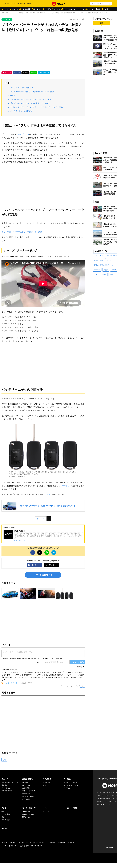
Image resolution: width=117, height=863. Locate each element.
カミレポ (46, 811)
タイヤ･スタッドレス (71, 785)
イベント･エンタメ (7, 788)
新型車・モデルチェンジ (9, 782)
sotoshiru (97, 270)
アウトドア (46, 782)
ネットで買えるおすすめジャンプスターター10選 (22, 232)
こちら (47, 494)
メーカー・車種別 (94, 9)
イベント (81, 9)
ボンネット (66, 486)
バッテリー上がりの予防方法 (21, 111)
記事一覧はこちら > (20, 540)
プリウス (32, 13)
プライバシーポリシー (37, 842)
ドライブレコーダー (70, 782)
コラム (96, 274)
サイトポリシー (22, 842)
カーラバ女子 (98, 255)
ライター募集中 (23, 846)
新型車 (106, 270)
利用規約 (82, 687)
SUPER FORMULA (28, 814)
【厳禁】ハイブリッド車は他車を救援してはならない (30, 103)
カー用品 (48, 9)
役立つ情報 (26, 799)
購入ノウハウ (26, 785)
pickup (104, 274)
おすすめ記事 (98, 260)
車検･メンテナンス (28, 791)
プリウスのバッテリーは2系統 (21, 88)
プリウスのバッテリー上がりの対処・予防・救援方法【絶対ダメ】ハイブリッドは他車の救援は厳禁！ (68, 13)
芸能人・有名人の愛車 (101, 265)
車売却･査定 (26, 794)
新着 (4, 760)
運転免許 (25, 782)
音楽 (2, 817)
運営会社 (4, 842)
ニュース (15, 9)
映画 (2, 811)
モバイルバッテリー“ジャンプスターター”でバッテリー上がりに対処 (36, 107)
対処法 (12, 95)
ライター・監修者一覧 (8, 846)
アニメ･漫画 (5, 814)
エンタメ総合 (5, 820)
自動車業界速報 (6, 791)
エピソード (110, 260)
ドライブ (46, 785)
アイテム (67, 788)
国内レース (26, 817)
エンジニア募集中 (37, 846)
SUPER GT (26, 811)
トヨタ (26, 13)
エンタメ (57, 9)
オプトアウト (50, 842)
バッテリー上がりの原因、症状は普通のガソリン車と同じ (32, 92)
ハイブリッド (23, 134)
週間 (101, 23)
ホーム (6, 9)
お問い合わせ (61, 842)
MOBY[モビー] (5, 13)
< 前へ (38, 519)
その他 (106, 9)
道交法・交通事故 (28, 796)
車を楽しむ (37, 9)
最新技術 (4, 785)
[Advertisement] (43, 52)
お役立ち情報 (26, 9)
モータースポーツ (69, 9)
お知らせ (71, 842)
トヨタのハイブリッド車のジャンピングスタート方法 (30, 99)
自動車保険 (26, 788)
